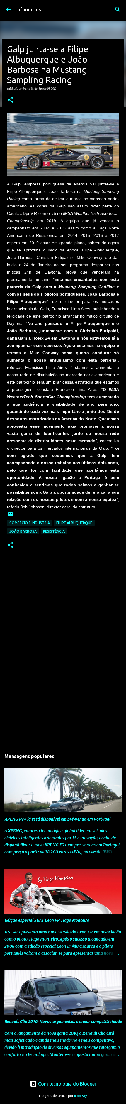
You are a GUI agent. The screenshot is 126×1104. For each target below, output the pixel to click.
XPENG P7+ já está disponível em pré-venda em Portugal (57, 819)
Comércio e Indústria (29, 523)
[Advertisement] (63, 672)
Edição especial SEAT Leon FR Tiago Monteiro (46, 920)
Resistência (54, 531)
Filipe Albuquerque (74, 523)
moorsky (80, 1096)
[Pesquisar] (117, 9)
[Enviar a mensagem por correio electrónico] (10, 516)
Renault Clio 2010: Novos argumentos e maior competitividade (63, 1021)
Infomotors (28, 9)
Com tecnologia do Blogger (66, 1083)
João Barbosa (23, 531)
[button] (10, 100)
